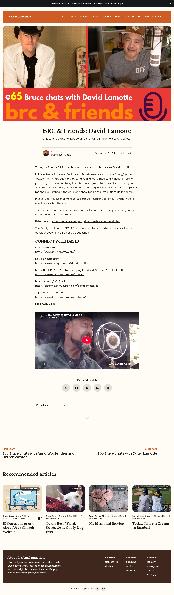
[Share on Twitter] (66, 388)
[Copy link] (108, 388)
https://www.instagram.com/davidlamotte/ (62, 263)
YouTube (152, 575)
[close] (171, 3)
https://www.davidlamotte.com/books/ (59, 274)
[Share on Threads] (97, 388)
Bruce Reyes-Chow (60, 154)
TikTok (150, 570)
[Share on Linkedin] (87, 388)
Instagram (153, 566)
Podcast (130, 570)
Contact (110, 557)
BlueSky (151, 562)
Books (129, 566)
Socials (151, 557)
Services (131, 557)
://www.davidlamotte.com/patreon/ (64, 297)
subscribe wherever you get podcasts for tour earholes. (86, 221)
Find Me (109, 566)
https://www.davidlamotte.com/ (55, 252)
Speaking (131, 562)
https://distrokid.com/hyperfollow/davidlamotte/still (67, 285)
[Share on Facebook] (76, 388)
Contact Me (111, 562)
